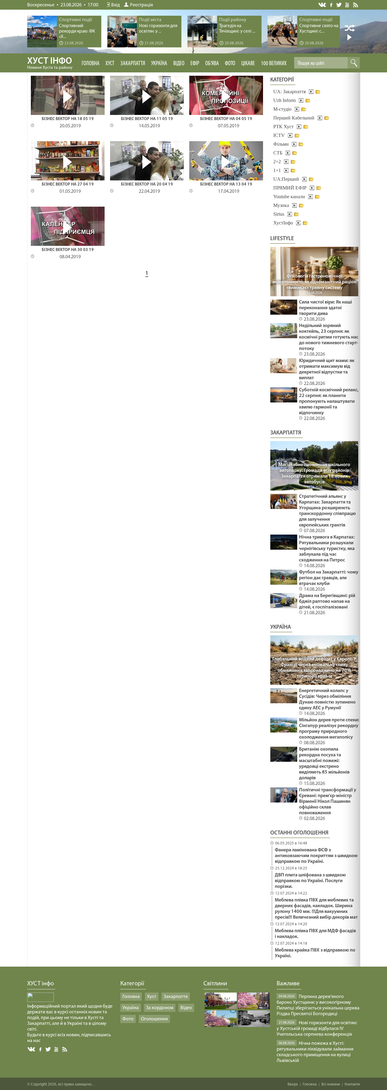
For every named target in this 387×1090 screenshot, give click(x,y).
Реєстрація (141, 5)
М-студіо (282, 109)
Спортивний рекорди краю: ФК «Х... (77, 31)
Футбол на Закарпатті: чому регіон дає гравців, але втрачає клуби (328, 578)
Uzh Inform (284, 100)
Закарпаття (132, 64)
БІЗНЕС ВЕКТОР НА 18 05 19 (68, 119)
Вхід (115, 5)
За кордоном (159, 1008)
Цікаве (248, 64)
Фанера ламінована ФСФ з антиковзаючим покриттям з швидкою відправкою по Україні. (316, 856)
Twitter (339, 4)
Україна (159, 64)
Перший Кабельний (293, 117)
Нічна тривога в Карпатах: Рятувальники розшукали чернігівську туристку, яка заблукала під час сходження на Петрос (327, 549)
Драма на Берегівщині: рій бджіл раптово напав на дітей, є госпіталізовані (327, 601)
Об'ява (212, 64)
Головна (90, 64)
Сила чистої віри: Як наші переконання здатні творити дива (325, 308)
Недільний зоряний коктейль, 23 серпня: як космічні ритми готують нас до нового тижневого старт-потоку (328, 337)
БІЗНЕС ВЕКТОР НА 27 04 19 (68, 184)
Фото (230, 64)
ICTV (279, 135)
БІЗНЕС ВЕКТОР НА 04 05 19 (226, 119)
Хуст (110, 64)
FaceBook (40, 1048)
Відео (178, 64)
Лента (356, 5)
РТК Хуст (283, 126)
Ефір (194, 64)
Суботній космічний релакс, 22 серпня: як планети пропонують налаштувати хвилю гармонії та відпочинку (329, 401)
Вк (31, 1049)
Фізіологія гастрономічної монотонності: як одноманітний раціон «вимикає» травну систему (314, 282)
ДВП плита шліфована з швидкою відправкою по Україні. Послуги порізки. (310, 881)
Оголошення (154, 1019)
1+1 (277, 170)
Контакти (352, 1084)
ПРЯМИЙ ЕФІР (290, 187)
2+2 (277, 161)
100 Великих (274, 64)
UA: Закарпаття (289, 91)
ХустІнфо (283, 222)
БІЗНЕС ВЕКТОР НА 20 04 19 (147, 184)
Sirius (278, 214)
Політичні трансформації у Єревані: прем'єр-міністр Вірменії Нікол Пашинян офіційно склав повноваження (327, 801)
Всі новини (330, 1084)
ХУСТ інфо (50, 63)
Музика (281, 205)
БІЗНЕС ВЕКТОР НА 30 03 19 (68, 250)
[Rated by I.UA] (40, 1000)
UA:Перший (286, 179)
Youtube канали (289, 196)
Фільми (281, 144)
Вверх (293, 1084)
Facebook (331, 4)
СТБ (277, 152)
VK (322, 5)
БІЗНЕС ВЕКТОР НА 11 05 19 (147, 119)
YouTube (347, 5)
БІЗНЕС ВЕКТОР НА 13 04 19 (226, 184)
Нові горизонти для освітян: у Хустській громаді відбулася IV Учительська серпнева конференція (317, 1029)
